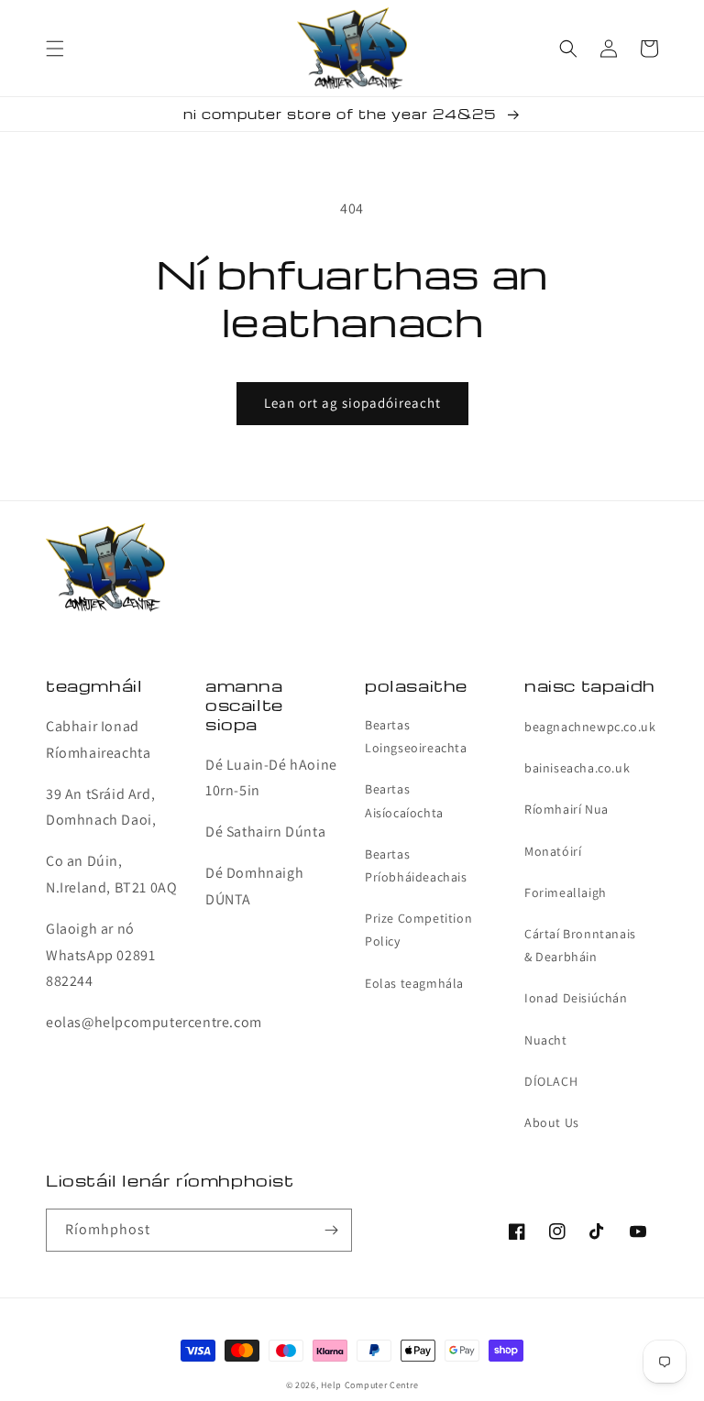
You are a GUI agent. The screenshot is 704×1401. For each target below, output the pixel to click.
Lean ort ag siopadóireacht (352, 402)
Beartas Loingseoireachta (416, 736)
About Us (551, 1122)
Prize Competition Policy (418, 929)
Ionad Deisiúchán (576, 998)
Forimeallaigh (565, 892)
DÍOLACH (551, 1081)
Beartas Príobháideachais (416, 865)
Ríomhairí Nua (566, 809)
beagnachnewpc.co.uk (589, 726)
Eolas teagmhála (414, 983)
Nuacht (545, 1040)
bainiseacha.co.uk (577, 768)
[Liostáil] (331, 1230)
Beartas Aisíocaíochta (404, 800)
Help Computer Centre (369, 1385)
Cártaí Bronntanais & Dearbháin (580, 945)
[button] (55, 48)
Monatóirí (552, 851)
